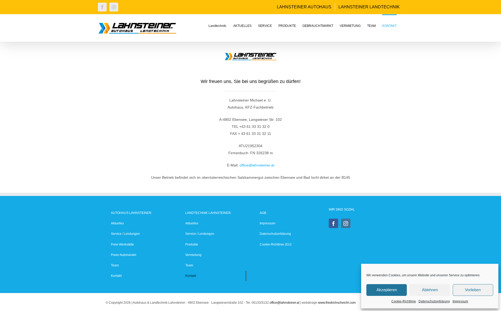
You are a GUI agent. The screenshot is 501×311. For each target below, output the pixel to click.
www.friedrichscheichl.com (337, 302)
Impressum (460, 301)
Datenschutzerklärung (434, 301)
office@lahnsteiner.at (257, 165)
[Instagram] (345, 223)
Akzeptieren (387, 290)
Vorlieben (473, 290)
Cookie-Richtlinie (403, 301)
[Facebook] (333, 223)
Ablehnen (430, 290)
